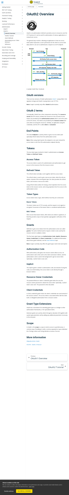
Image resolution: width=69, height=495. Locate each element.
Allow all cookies (24, 491)
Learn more (31, 486)
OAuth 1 (54, 99)
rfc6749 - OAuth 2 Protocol (34, 344)
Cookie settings (9, 491)
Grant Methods (51, 240)
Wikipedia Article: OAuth (33, 341)
